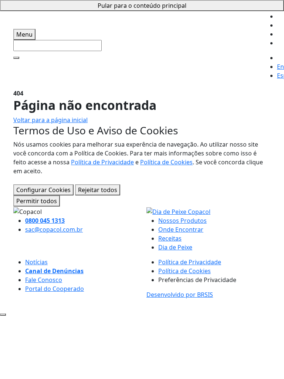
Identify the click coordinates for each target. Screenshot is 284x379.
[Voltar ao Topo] (3, 314)
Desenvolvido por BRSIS (179, 295)
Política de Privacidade (102, 162)
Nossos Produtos (182, 221)
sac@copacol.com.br (54, 229)
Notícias (36, 262)
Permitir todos (36, 201)
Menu (24, 34)
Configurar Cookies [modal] (43, 190)
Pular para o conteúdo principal (142, 5)
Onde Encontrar (180, 229)
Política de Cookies (166, 162)
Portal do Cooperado (54, 289)
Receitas (170, 238)
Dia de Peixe (175, 247)
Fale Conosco (43, 280)
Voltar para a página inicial (50, 120)
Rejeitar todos (97, 190)
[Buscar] (16, 58)
